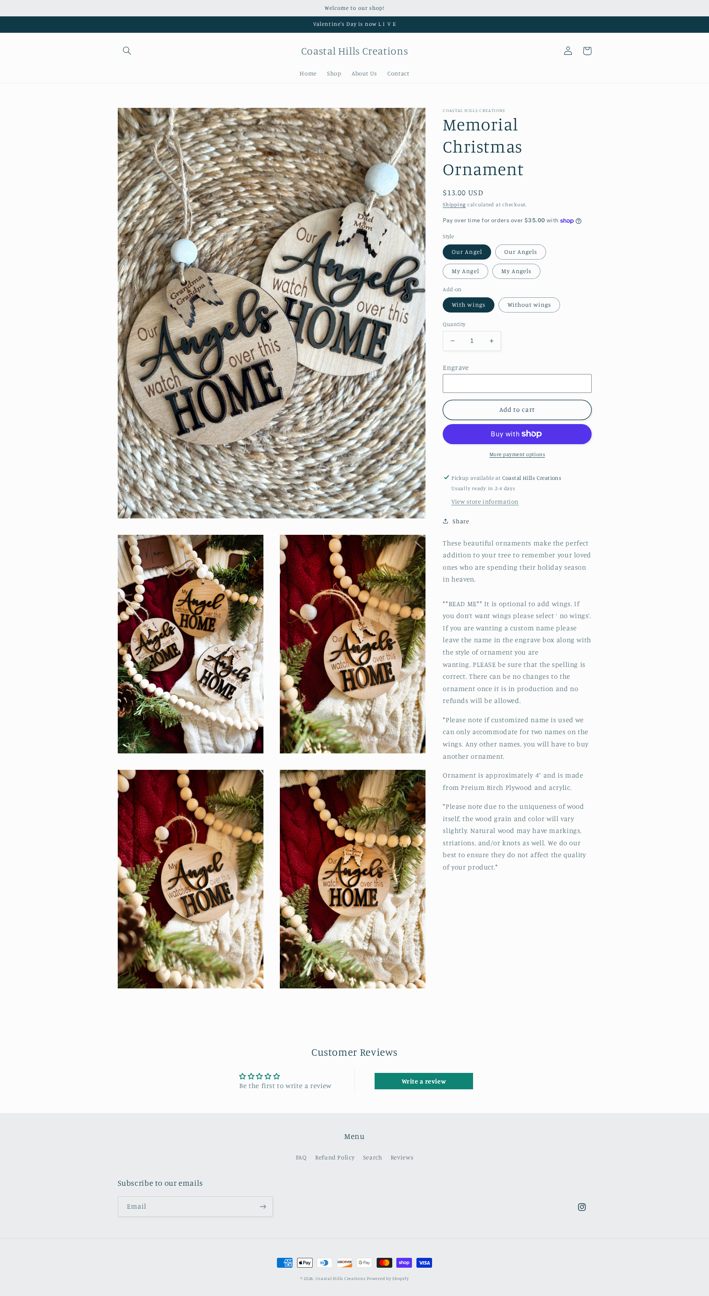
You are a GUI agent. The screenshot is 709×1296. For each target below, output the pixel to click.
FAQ (301, 1157)
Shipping (454, 204)
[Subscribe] (262, 1206)
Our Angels (520, 251)
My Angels (516, 270)
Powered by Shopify (388, 1278)
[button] (127, 50)
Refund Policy (334, 1157)
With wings (468, 304)
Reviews (402, 1157)
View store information (485, 501)
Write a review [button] (424, 1081)
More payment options (517, 454)
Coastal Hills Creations (341, 1278)
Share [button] (461, 520)
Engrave (456, 367)
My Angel (465, 270)
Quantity (454, 324)
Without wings (529, 304)
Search (372, 1157)
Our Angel (467, 251)
